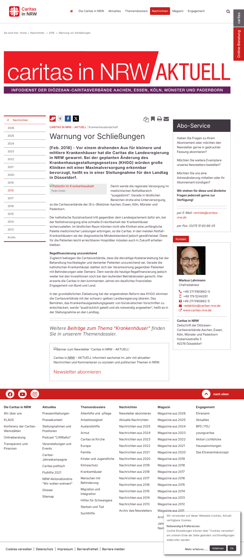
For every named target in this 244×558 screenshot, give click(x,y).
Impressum (65, 549)
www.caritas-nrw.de (197, 310)
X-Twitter (76, 119)
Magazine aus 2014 (171, 491)
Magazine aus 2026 (172, 413)
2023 (11, 151)
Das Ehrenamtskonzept (212, 452)
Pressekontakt (52, 420)
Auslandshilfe (90, 426)
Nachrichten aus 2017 (134, 478)
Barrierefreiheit (87, 549)
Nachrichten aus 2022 (134, 446)
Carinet (53, 119)
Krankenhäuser (91, 472)
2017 (11, 198)
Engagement (196, 11)
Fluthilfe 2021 (51, 472)
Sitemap (48, 496)
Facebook (68, 119)
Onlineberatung (15, 437)
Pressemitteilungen (55, 413)
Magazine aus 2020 (172, 452)
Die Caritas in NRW (91, 11)
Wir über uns (13, 413)
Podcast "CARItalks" (56, 437)
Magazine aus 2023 (172, 433)
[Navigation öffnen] (7, 120)
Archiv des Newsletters (135, 510)
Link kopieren (146, 119)
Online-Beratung (239, 44)
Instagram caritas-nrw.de (34, 394)
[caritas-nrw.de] (34, 11)
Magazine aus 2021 (171, 446)
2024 (11, 143)
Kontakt (181, 239)
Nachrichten (160, 11)
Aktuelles (114, 11)
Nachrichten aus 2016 (134, 485)
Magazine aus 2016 (171, 478)
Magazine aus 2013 (171, 497)
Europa (86, 446)
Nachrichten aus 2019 (134, 465)
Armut (85, 433)
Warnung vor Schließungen (75, 32)
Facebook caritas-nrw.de (10, 394)
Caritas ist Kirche (93, 439)
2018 (52, 32)
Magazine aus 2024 (172, 426)
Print (159, 119)
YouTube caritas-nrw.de (22, 394)
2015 (11, 213)
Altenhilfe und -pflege (96, 413)
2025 (11, 135)
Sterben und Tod (92, 507)
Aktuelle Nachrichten (133, 420)
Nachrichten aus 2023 (134, 439)
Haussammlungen (208, 446)
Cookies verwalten (19, 549)
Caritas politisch (53, 466)
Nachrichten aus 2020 (134, 459)
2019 (11, 182)
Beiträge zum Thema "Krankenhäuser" (108, 328)
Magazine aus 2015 (171, 485)
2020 (11, 174)
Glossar (47, 490)
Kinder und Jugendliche (97, 459)
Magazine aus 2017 (171, 472)
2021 (11, 167)
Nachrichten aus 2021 (134, 452)
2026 (11, 127)
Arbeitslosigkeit (92, 420)
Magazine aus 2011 (171, 510)
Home (72, 11)
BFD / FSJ (203, 426)
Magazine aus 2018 (171, 465)
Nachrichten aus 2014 (134, 497)
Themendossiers (136, 11)
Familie (86, 452)
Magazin (178, 11)
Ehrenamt (202, 413)
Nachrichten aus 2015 (134, 491)
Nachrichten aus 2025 (134, 426)
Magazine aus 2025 (171, 420)
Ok (232, 548)
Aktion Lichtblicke (208, 439)
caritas (239, 18)
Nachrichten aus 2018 (134, 472)
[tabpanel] (117, 72)
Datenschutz (44, 549)
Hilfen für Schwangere (96, 500)
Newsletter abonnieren (77, 372)
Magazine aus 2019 (171, 459)
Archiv (12, 237)
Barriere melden (113, 549)
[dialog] (202, 533)
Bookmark (153, 119)
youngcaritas (205, 433)
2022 (11, 159)
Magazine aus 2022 (172, 439)
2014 (11, 221)
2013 (11, 229)
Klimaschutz (89, 465)
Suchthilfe (88, 513)
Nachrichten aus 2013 (134, 504)
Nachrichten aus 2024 (134, 433)
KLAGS (9, 420)
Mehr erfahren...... (196, 549)
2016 (11, 206)
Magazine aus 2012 (171, 504)
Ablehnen (218, 548)
